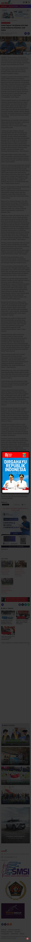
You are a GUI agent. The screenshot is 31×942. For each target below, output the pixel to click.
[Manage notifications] (27, 938)
